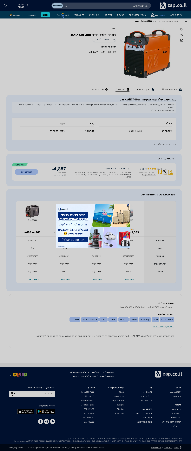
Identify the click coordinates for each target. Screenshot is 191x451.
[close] (128, 205)
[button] (128, 205)
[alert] (95, 225)
